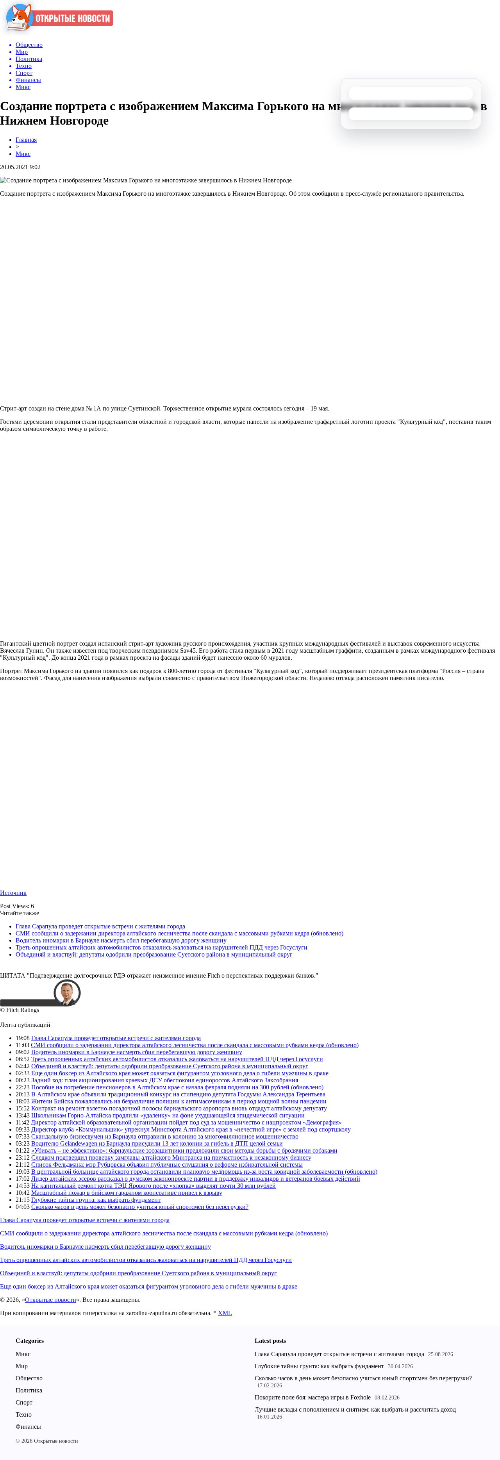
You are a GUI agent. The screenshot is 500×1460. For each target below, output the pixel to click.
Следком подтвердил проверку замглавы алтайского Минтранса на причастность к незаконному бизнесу (171, 1157)
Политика (29, 1390)
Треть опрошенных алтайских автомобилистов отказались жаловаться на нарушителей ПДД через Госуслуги (161, 947)
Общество (29, 1378)
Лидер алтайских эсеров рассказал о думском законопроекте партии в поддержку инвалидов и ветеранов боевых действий (195, 1178)
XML (225, 1313)
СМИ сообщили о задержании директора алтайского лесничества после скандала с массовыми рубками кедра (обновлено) (179, 933)
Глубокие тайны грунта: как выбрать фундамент (96, 1199)
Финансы (28, 1426)
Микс (23, 153)
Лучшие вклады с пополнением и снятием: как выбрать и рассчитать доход (355, 1409)
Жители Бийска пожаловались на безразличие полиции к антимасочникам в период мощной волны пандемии (179, 1101)
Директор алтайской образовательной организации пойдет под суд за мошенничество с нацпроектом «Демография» (186, 1122)
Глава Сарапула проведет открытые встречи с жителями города (100, 926)
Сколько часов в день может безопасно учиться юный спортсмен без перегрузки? (139, 1206)
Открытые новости (50, 1299)
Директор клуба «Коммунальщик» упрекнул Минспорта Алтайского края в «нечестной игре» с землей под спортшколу (191, 1129)
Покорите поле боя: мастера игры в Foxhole (313, 1397)
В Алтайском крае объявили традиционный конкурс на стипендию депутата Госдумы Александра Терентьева (178, 1094)
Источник (13, 892)
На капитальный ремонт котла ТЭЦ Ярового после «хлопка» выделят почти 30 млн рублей (153, 1185)
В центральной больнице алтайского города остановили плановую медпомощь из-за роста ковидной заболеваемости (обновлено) (204, 1171)
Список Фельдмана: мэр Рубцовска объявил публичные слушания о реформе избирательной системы (167, 1164)
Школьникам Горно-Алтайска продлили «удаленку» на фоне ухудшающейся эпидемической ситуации (168, 1115)
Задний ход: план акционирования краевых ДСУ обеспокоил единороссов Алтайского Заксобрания (164, 1080)
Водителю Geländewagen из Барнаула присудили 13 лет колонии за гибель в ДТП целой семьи (157, 1143)
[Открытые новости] (56, 33)
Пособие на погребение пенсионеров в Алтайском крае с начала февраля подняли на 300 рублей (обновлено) (177, 1087)
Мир (22, 1366)
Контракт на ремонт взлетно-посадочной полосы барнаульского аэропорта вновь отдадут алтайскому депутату (179, 1108)
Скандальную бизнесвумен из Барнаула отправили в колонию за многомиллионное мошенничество (164, 1136)
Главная (26, 139)
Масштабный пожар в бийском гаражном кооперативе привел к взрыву (126, 1192)
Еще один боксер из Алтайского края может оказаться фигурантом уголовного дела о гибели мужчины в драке (180, 1073)
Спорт (24, 1402)
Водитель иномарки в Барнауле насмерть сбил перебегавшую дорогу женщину (121, 940)
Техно (24, 1414)
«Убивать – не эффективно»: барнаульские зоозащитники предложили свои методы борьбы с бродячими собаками (184, 1150)
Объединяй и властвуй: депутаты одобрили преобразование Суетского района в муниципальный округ (154, 954)
